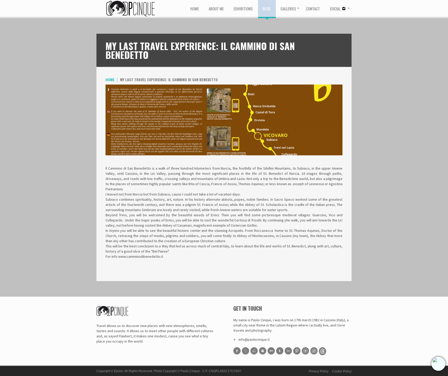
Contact (313, 8)
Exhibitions (243, 8)
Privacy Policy (318, 371)
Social (335, 8)
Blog (267, 8)
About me (216, 8)
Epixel (118, 371)
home (110, 79)
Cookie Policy (342, 371)
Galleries (288, 8)
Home (194, 8)
